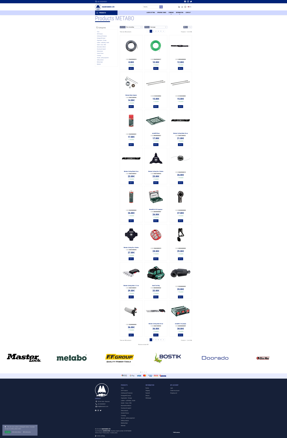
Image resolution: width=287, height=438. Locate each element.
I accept (8, 432)
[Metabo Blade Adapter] (131, 82)
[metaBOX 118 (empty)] (180, 311)
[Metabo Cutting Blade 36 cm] (180, 121)
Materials (99, 64)
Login (171, 388)
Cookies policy (113, 432)
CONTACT (188, 12)
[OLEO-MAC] (263, 358)
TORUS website (176, 432)
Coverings (99, 55)
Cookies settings (100, 436)
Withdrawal (148, 398)
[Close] (36, 426)
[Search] (161, 6)
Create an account (174, 390)
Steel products (100, 51)
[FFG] (119, 358)
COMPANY (171, 12)
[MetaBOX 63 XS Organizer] (156, 197)
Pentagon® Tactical (101, 38)
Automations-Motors (101, 46)
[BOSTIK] (167, 358)
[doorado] (215, 358)
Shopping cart (173, 393)
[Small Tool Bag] (156, 273)
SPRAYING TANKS (161, 12)
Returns (147, 395)
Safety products (100, 59)
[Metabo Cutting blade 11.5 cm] (131, 273)
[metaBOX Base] (156, 121)
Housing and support (101, 49)
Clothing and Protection (102, 36)
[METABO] (71, 358)
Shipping (148, 390)
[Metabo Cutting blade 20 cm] (156, 311)
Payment (148, 393)
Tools (98, 31)
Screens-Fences (100, 53)
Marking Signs (100, 62)
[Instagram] (188, 1)
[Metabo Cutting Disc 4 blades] (131, 235)
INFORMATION (179, 12)
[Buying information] (185, 7)
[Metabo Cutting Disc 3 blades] (156, 159)
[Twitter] (191, 1)
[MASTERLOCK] (24, 358)
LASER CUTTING (151, 12)
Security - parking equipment (103, 57)
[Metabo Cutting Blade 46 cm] (131, 159)
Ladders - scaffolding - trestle (103, 42)
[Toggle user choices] (182, 7)
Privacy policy (106, 432)
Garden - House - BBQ (101, 44)
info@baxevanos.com (102, 406)
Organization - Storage (101, 40)
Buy (132, 68)
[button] (179, 6)
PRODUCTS (102, 13)
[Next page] (163, 31)
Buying (147, 388)
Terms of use (98, 432)
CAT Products (100, 33)
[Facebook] (185, 1)
